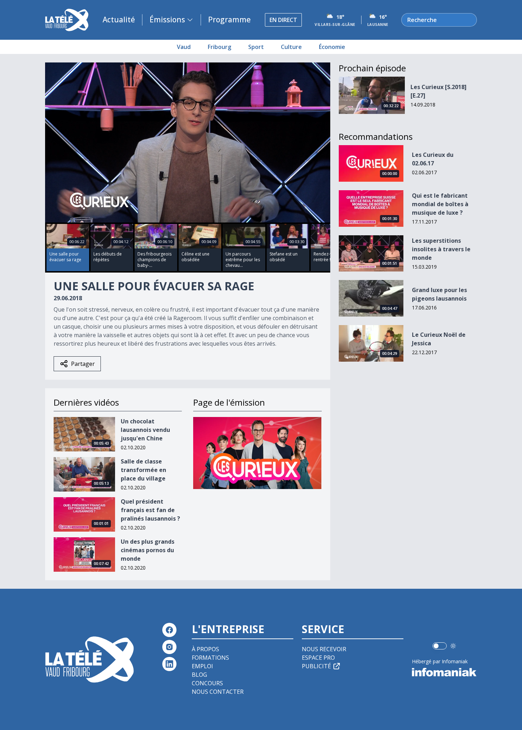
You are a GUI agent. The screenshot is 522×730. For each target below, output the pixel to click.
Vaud (184, 47)
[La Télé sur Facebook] (169, 630)
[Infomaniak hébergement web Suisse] (444, 672)
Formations (210, 658)
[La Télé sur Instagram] (169, 647)
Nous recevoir (324, 649)
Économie (332, 47)
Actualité (119, 19)
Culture (291, 47)
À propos (205, 649)
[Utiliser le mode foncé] (453, 645)
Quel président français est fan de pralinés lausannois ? (150, 510)
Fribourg (219, 47)
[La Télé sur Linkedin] (169, 664)
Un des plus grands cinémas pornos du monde (147, 550)
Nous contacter (218, 692)
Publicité (316, 666)
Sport (256, 47)
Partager (83, 364)
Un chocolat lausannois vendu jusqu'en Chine (145, 429)
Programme (229, 19)
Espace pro (318, 658)
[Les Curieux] (257, 453)
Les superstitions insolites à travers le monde (441, 249)
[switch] (440, 645)
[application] (187, 142)
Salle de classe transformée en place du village (143, 469)
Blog (199, 675)
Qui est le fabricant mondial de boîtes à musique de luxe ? (440, 204)
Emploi (202, 666)
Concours (207, 683)
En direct (283, 20)
